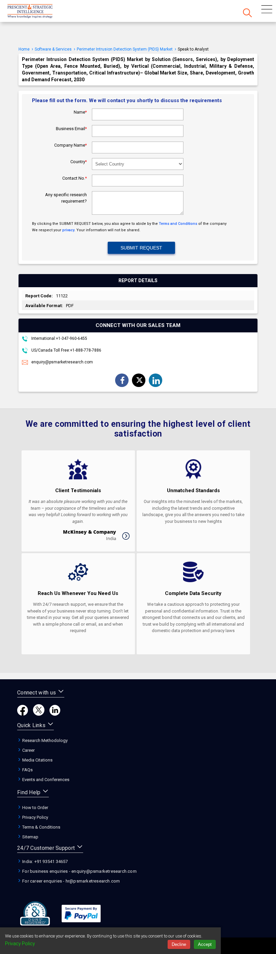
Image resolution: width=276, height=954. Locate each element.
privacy (68, 230)
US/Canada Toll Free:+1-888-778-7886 (65, 350)
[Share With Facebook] (122, 381)
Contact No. (74, 178)
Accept (205, 944)
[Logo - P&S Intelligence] (38, 11)
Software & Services (53, 49)
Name (80, 112)
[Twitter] (38, 714)
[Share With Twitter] (139, 380)
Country (78, 161)
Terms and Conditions (178, 223)
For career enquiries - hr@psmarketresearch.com (70, 881)
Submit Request (141, 247)
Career (28, 750)
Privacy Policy (34, 817)
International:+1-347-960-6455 (58, 338)
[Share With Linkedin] (156, 380)
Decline (179, 944)
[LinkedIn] (54, 714)
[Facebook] (22, 714)
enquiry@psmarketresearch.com (62, 362)
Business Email (71, 128)
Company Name (70, 145)
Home (24, 49)
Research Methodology (44, 740)
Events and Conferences (45, 779)
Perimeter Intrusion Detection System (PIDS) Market (125, 49)
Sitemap (29, 836)
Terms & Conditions (40, 827)
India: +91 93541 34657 (44, 861)
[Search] (247, 13)
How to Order (34, 807)
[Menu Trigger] (267, 10)
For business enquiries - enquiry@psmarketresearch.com (79, 871)
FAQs (27, 769)
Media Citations (37, 760)
